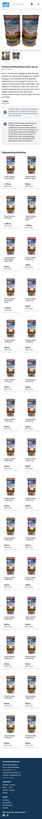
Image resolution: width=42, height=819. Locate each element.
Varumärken (7, 803)
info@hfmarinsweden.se (11, 772)
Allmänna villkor (8, 778)
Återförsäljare (7, 805)
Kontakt (5, 808)
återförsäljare (17, 113)
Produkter (6, 800)
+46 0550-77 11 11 (9, 770)
